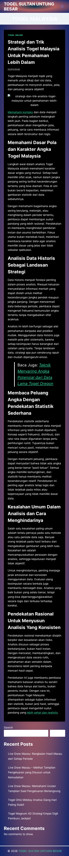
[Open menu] (62, 6)
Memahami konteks (20, 112)
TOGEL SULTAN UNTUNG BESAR (40, 851)
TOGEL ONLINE (15, 35)
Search (8, 727)
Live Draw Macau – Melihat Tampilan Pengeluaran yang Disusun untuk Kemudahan (31, 772)
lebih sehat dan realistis (42, 712)
